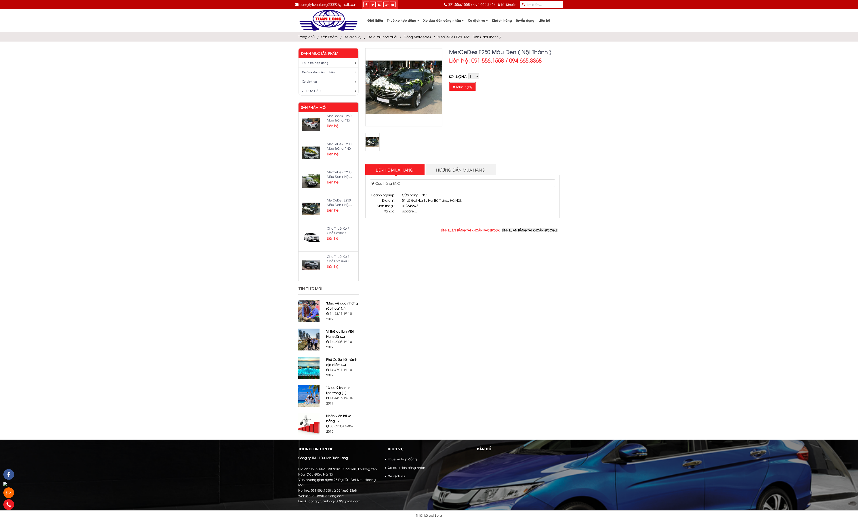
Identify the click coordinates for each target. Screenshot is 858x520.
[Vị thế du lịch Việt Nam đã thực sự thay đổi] (309, 339)
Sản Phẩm (329, 36)
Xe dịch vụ (477, 20)
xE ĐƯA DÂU (311, 91)
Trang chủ (306, 36)
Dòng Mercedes (417, 36)
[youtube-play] (392, 4)
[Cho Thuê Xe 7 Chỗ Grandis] (311, 237)
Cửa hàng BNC (387, 183)
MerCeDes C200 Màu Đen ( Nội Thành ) (339, 176)
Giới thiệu (375, 20)
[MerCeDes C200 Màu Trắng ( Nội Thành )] (311, 153)
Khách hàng (502, 20)
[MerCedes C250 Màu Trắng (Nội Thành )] (311, 124)
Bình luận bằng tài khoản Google (529, 230)
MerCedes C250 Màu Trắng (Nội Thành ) (339, 120)
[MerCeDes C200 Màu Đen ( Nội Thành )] (311, 181)
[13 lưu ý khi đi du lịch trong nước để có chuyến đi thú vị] (309, 396)
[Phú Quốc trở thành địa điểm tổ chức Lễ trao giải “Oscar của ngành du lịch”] (309, 368)
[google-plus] (387, 4)
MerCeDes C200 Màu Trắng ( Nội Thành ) (339, 148)
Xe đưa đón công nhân (442, 20)
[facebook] (366, 4)
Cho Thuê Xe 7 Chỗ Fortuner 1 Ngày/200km (338, 260)
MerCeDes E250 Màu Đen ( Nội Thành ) (469, 36)
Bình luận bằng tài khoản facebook (470, 230)
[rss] (379, 4)
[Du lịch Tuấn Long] (328, 20)
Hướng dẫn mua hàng (461, 169)
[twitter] (372, 4)
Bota (438, 515)
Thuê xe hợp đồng (402, 20)
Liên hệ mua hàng (395, 169)
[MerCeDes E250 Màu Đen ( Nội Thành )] (311, 209)
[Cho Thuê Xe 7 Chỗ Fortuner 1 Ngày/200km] (311, 265)
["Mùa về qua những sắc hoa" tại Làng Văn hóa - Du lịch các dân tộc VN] (309, 311)
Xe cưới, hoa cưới (382, 36)
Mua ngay (464, 86)
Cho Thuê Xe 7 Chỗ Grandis (338, 230)
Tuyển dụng (525, 20)
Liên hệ (544, 20)
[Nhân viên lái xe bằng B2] (309, 424)
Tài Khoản (508, 4)
